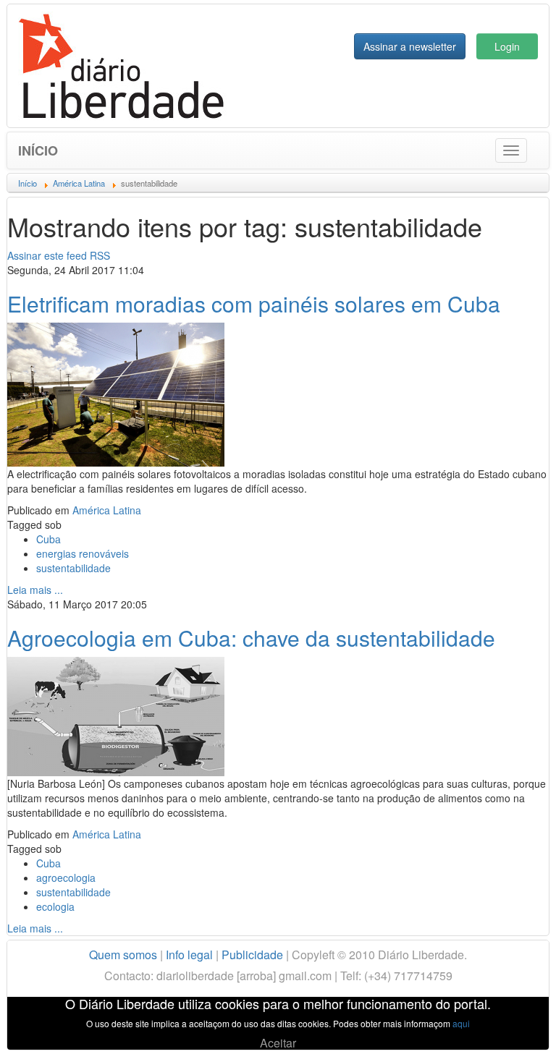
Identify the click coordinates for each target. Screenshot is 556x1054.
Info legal (189, 954)
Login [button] (507, 46)
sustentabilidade (73, 568)
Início (38, 150)
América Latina (106, 510)
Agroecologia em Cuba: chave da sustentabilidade (251, 637)
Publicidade (252, 954)
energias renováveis (82, 553)
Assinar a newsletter (409, 46)
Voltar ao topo (513, 1024)
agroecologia (66, 877)
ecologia (55, 906)
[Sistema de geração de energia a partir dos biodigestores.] (115, 714)
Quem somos (123, 954)
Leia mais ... (35, 589)
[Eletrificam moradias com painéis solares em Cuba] (115, 393)
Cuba (48, 539)
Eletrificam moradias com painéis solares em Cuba (253, 303)
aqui (461, 1023)
